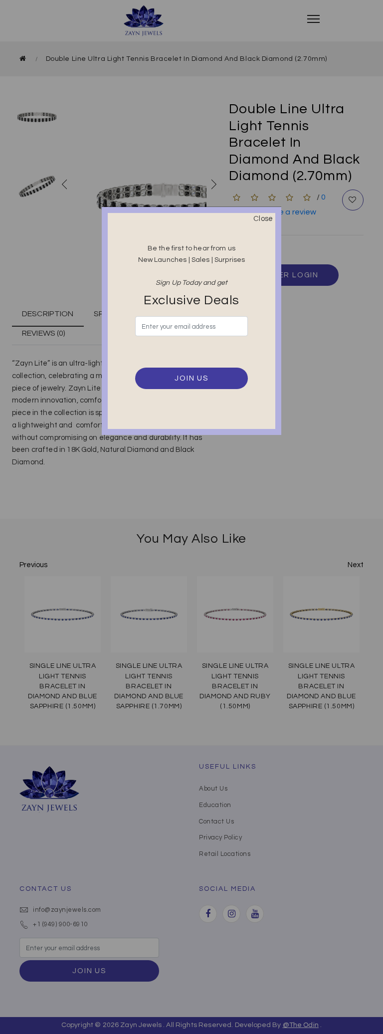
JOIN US (191, 378)
